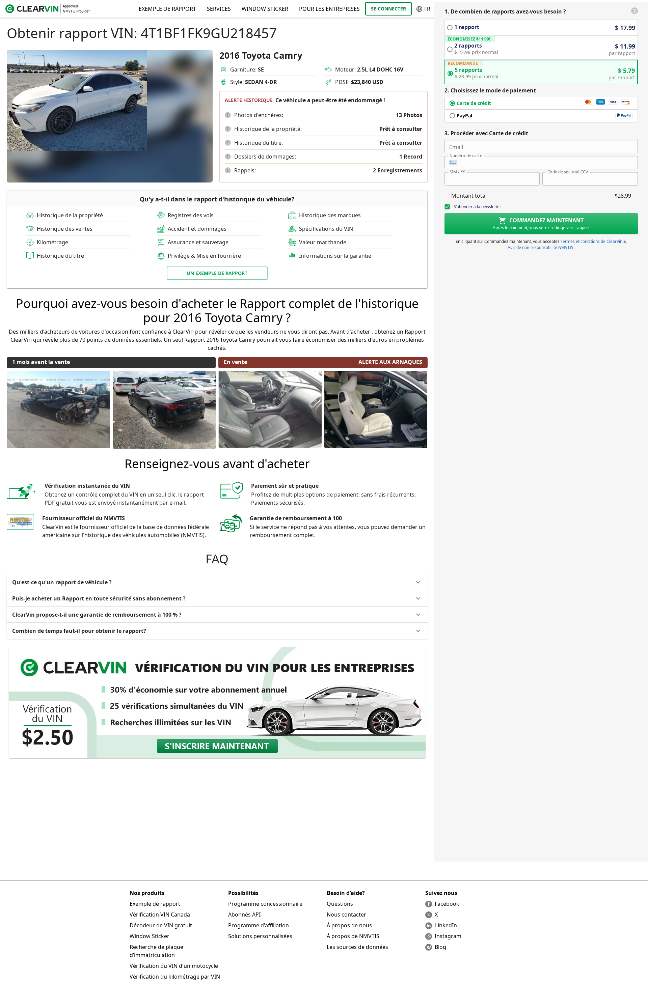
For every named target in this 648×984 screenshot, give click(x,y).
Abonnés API (244, 914)
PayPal (464, 115)
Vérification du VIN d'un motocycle (174, 965)
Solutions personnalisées (260, 936)
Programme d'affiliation (258, 925)
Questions (340, 903)
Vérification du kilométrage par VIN (175, 976)
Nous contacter (346, 914)
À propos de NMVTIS (353, 936)
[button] (228, 115)
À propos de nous (349, 925)
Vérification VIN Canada (160, 914)
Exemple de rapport (155, 903)
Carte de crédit (474, 103)
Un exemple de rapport (217, 273)
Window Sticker (265, 8)
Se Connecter (388, 8)
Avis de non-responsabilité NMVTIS (540, 247)
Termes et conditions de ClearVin (591, 241)
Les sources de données (357, 947)
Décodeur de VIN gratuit (161, 925)
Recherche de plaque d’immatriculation (156, 951)
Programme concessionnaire (265, 903)
